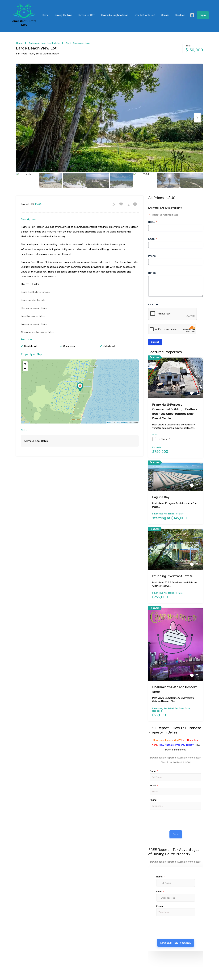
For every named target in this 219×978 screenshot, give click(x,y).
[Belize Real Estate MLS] (23, 25)
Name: (152, 222)
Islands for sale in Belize (34, 324)
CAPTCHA (153, 304)
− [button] (25, 369)
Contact (180, 15)
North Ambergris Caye (78, 43)
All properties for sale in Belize (37, 332)
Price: (150, 813)
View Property (176, 390)
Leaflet (110, 422)
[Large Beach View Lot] (80, 386)
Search (165, 15)
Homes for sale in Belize (34, 308)
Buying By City (86, 15)
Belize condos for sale (33, 300)
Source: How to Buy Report (152, 818)
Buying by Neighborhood (114, 15)
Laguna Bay (160, 497)
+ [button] (25, 364)
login (203, 15)
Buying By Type (63, 15)
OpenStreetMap (122, 422)
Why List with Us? (145, 15)
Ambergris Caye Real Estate (44, 43)
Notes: (152, 273)
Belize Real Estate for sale (35, 292)
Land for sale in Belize (33, 316)
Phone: (152, 256)
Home (45, 15)
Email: (152, 239)
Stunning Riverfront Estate (172, 576)
